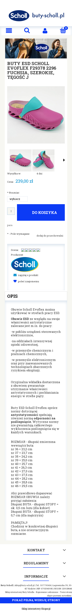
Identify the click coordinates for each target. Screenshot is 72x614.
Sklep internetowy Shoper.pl (36, 608)
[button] (9, 30)
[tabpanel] (36, 420)
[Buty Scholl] (25, 264)
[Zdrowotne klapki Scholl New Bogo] (36, 48)
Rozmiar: (13, 192)
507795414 (45, 585)
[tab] (36, 295)
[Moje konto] (45, 30)
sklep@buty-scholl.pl (24, 585)
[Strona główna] (36, 16)
